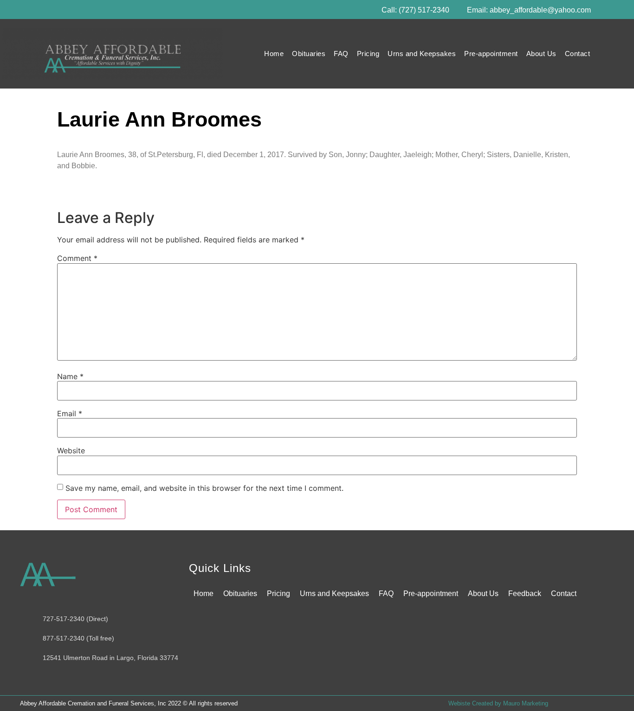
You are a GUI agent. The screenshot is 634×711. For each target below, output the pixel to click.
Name (70, 376)
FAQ (341, 53)
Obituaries (308, 53)
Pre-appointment (491, 53)
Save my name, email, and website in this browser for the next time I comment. (204, 488)
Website (71, 450)
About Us (541, 53)
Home (274, 53)
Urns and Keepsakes (422, 53)
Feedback (524, 593)
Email (69, 413)
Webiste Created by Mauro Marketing (498, 703)
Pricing (368, 53)
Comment (77, 258)
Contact (577, 53)
